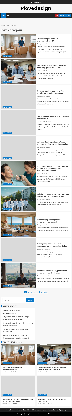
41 (41, 292)
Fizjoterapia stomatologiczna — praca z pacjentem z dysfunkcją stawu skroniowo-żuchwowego (52, 168)
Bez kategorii (7, 56)
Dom (24, 410)
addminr (49, 44)
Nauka (44, 410)
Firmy (29, 410)
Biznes (19, 410)
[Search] (54, 15)
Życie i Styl (62, 410)
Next (45, 292)
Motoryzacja (36, 410)
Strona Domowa (11, 410)
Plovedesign (36, 8)
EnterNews (42, 414)
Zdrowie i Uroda (53, 410)
